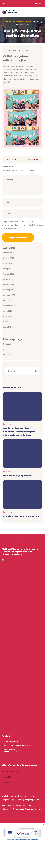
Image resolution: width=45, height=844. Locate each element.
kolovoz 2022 (8, 316)
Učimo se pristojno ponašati (17, 475)
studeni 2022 (8, 300)
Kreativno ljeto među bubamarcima (21, 516)
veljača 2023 (8, 285)
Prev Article (12, 159)
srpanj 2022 (8, 322)
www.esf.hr (6, 777)
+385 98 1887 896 (11, 742)
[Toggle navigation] (41, 11)
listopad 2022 (9, 306)
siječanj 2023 (8, 290)
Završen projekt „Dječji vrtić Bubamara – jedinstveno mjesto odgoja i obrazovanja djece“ (19, 431)
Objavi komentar (18, 237)
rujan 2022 (7, 311)
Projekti (6, 355)
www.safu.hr (7, 783)
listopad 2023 (9, 253)
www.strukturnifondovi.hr (12, 771)
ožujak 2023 (8, 279)
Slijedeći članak (31, 159)
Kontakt (4, 3)
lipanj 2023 (7, 269)
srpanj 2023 (8, 263)
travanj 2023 (8, 274)
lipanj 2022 (8, 327)
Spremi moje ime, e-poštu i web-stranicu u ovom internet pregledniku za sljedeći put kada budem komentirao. (23, 225)
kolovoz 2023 (8, 258)
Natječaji (7, 344)
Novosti (6, 349)
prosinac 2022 (9, 295)
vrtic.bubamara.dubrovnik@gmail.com (18, 746)
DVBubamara (12, 51)
